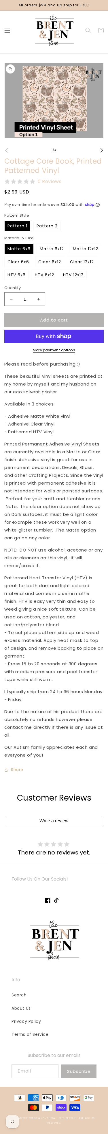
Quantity (12, 288)
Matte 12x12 (85, 249)
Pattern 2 (47, 226)
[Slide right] (101, 150)
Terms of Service (30, 1034)
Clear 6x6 (18, 262)
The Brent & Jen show (38, 1118)
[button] (7, 30)
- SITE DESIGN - (67, 1118)
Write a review (54, 820)
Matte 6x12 (52, 249)
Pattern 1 (17, 226)
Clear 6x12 (49, 262)
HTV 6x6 (16, 275)
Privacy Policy (26, 1021)
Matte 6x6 (19, 249)
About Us (21, 1008)
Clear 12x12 (82, 262)
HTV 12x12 (73, 275)
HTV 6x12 (44, 275)
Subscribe (79, 1071)
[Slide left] (6, 150)
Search (19, 995)
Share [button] (17, 770)
